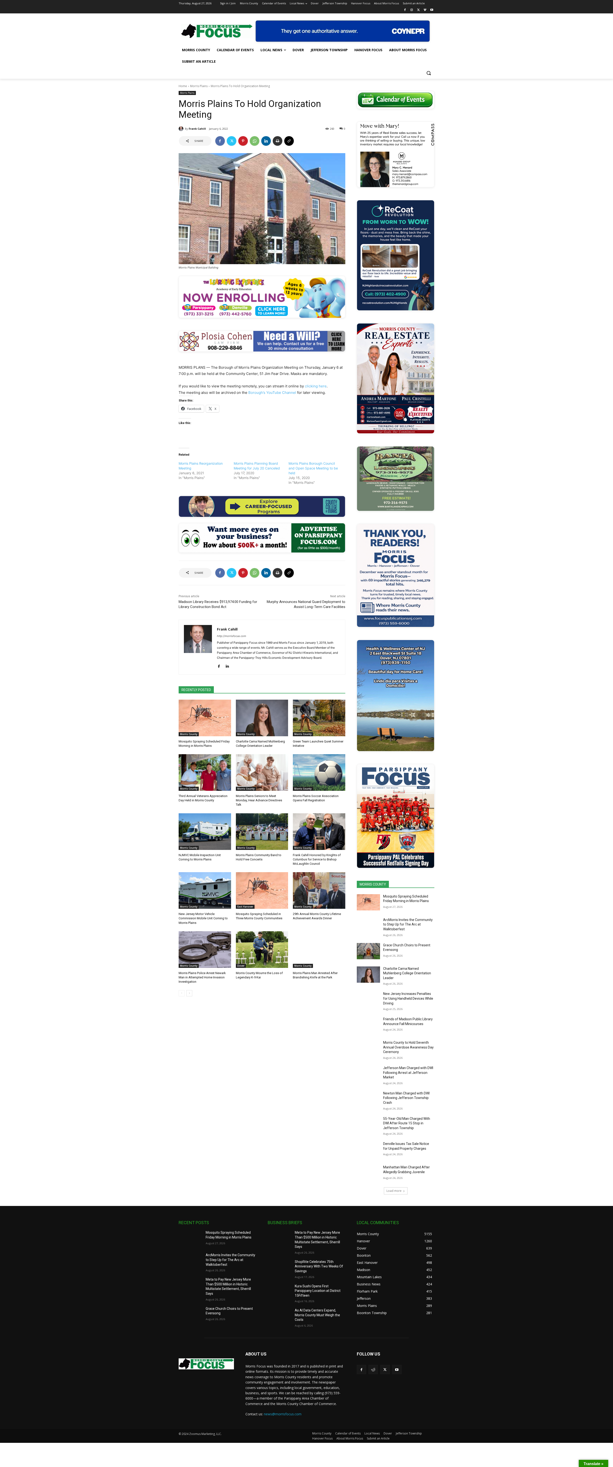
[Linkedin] (266, 141)
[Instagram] (411, 10)
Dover (240, 965)
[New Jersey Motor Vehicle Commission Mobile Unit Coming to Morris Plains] (205, 890)
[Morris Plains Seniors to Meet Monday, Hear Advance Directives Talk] (262, 772)
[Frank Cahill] (182, 128)
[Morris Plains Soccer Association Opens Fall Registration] (319, 772)
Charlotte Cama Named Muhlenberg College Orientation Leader (407, 973)
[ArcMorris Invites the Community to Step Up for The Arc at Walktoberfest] (368, 926)
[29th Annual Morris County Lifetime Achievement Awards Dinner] (319, 890)
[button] (428, 73)
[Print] (277, 141)
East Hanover (245, 906)
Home (183, 86)
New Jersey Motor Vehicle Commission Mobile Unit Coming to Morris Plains (203, 918)
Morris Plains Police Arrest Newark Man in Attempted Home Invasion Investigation (202, 977)
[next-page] (189, 993)
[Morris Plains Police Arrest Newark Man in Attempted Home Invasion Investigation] (205, 949)
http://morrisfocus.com (231, 636)
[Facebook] (405, 10)
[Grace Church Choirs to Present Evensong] (368, 951)
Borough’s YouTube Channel (272, 392)
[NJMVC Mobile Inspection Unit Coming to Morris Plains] (205, 831)
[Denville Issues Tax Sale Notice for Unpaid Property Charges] (368, 1150)
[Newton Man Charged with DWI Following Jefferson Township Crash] (368, 1099)
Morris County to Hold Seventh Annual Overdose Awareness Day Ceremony (408, 1047)
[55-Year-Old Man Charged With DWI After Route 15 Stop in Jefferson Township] (368, 1124)
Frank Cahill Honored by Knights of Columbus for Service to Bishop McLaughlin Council (317, 859)
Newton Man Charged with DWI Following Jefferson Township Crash (406, 1097)
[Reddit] (373, 1369)
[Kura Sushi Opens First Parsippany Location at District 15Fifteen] (279, 1292)
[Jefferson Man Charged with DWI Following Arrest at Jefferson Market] (368, 1074)
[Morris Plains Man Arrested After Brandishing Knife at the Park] (319, 949)
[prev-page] (182, 993)
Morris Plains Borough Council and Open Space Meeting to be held (313, 468)
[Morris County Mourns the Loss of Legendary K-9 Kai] (262, 949)
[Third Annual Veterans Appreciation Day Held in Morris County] (205, 772)
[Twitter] (418, 10)
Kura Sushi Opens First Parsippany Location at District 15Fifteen (318, 1290)
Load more (394, 1191)
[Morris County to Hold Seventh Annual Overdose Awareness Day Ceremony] (368, 1048)
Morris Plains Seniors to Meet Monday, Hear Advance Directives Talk (259, 800)
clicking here (316, 386)
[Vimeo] (425, 10)
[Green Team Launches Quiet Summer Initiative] (319, 718)
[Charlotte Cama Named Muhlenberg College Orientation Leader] (262, 718)
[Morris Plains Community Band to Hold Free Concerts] (262, 831)
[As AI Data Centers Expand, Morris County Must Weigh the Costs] (279, 1316)
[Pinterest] (243, 141)
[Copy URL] (289, 141)
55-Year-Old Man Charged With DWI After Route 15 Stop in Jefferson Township (406, 1123)
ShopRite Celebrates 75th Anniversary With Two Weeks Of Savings (319, 1266)
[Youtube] (431, 10)
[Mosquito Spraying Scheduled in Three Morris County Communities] (262, 890)
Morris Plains (199, 86)
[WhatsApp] (254, 141)
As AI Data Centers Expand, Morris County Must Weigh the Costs (317, 1315)
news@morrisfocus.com (282, 1414)
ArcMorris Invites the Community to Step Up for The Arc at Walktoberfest (408, 924)
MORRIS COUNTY (373, 884)
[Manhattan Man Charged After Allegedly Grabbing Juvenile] (368, 1173)
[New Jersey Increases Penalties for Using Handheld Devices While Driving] (368, 1000)
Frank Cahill (197, 128)
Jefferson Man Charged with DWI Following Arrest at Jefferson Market (408, 1072)
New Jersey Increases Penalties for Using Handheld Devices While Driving (408, 998)
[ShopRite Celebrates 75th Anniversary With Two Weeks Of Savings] (279, 1268)
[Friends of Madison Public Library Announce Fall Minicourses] (368, 1025)
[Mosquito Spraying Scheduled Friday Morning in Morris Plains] (205, 718)
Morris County (188, 734)
